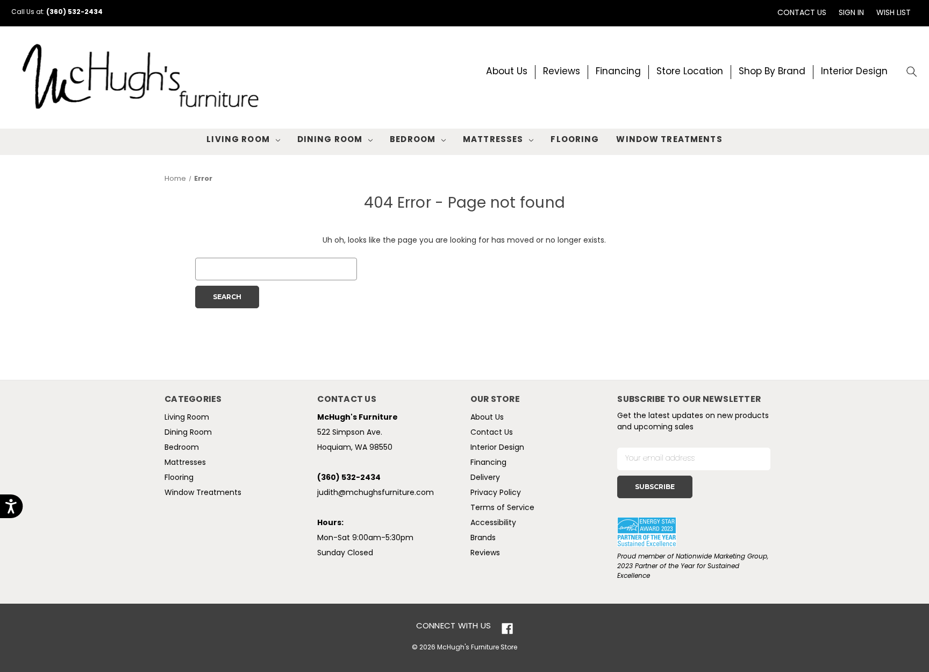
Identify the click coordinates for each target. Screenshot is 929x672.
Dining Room (329, 140)
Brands (483, 538)
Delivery (485, 478)
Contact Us (801, 13)
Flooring (575, 140)
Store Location (689, 71)
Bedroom (412, 140)
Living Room (237, 140)
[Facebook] (507, 628)
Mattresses (493, 140)
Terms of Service (502, 508)
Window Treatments (669, 140)
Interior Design (854, 71)
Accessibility (493, 523)
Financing (618, 71)
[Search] (912, 72)
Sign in (851, 13)
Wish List (893, 13)
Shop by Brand (772, 71)
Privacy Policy (495, 493)
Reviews (561, 71)
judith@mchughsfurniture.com (375, 493)
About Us (506, 71)
